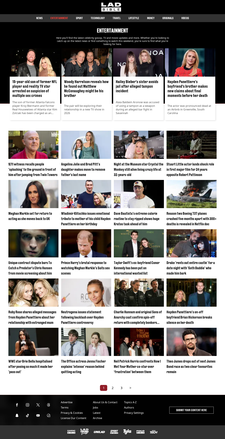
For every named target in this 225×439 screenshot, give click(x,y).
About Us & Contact (105, 402)
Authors (129, 407)
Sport (79, 18)
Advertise (66, 402)
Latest (96, 413)
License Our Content (73, 418)
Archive (97, 418)
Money (151, 18)
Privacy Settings (134, 413)
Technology (98, 18)
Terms (65, 407)
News (39, 18)
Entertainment (59, 18)
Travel (117, 18)
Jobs (95, 407)
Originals (167, 18)
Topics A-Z (130, 402)
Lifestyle (133, 18)
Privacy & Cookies (72, 413)
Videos (185, 18)
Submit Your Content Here (191, 410)
